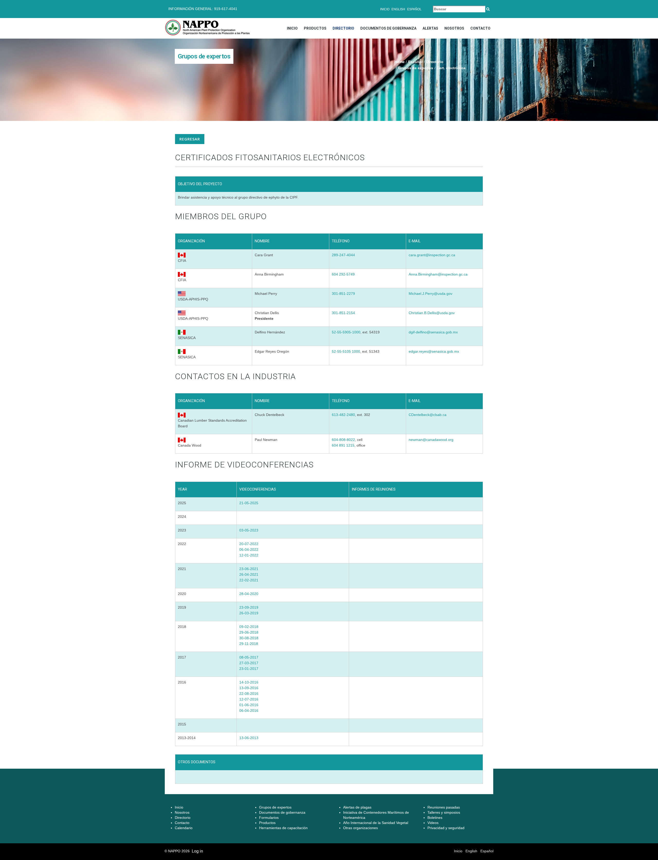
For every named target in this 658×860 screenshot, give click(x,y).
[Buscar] (488, 9)
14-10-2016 (248, 682)
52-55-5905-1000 (346, 332)
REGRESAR (189, 138)
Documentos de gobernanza (388, 28)
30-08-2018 (248, 638)
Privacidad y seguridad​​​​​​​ (445, 828)
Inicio (384, 9)
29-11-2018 (248, 644)
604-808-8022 (343, 440)
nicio (179, 807)
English (398, 9)
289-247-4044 (343, 255)
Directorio (343, 28)
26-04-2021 (248, 574)
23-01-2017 (248, 669)
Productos (315, 28)
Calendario (184, 828)
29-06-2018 (248, 632)
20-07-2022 (248, 544)
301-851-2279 (343, 293)
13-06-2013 (248, 738)
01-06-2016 (248, 705)
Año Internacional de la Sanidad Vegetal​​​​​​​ (375, 823)
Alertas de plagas (357, 807)
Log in (197, 851)
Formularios (269, 817)
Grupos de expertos (415, 68)
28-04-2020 (248, 594)
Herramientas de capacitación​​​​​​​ (283, 828)
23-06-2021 (248, 569)
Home (400, 62)
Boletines (434, 817)
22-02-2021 (248, 580)
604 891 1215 (343, 445)
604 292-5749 (343, 274)
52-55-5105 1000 (346, 351)
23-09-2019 (248, 607)
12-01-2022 (248, 555)
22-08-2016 (248, 693)
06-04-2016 (248, 710)
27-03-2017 (248, 663)
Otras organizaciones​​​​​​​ (360, 828)
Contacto (480, 28)
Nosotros (454, 28)
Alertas (430, 28)
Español (414, 9)
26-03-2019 (248, 613)
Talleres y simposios (443, 812)
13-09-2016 (248, 688)
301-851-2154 (343, 313)
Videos (432, 823)
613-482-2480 (343, 415)
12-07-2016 (248, 699)
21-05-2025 (248, 503)
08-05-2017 (248, 657)
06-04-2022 (248, 549)
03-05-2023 (248, 530)
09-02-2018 (248, 627)
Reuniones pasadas (443, 807)
